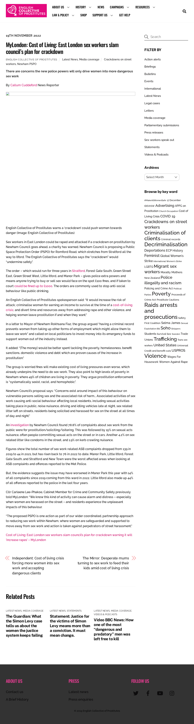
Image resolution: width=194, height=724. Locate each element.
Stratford (78, 271)
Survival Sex (164, 333)
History (81, 7)
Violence (155, 356)
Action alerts (152, 59)
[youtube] (161, 693)
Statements (74, 611)
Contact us (14, 692)
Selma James (170, 323)
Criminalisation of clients (164, 235)
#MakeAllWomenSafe (155, 200)
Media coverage (89, 59)
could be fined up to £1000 (33, 286)
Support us (99, 15)
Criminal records (170, 239)
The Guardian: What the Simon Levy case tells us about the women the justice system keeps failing (24, 626)
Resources (142, 7)
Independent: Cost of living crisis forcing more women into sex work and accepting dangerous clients (38, 565)
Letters (149, 110)
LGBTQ (148, 266)
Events (148, 81)
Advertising (164, 205)
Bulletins (150, 74)
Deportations (154, 250)
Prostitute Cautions (168, 299)
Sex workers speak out (159, 140)
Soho (166, 328)
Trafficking (165, 339)
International (152, 88)
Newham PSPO (26, 64)
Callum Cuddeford (24, 85)
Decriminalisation (166, 244)
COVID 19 (167, 216)
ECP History (174, 250)
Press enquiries (81, 699)
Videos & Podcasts (105, 614)
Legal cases (152, 103)
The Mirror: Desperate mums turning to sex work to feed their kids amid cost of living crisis (103, 563)
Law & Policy (60, 15)
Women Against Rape (173, 361)
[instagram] (173, 693)
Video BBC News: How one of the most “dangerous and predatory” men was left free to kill (113, 629)
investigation (19, 425)
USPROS (178, 350)
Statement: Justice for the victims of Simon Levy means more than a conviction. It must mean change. (70, 626)
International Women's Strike (167, 261)
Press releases (153, 132)
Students (150, 334)
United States (164, 345)
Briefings (150, 66)
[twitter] (136, 693)
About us (58, 7)
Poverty (161, 294)
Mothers (176, 272)
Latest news (78, 692)
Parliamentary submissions (161, 125)
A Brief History (17, 699)
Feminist (152, 255)
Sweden (176, 334)
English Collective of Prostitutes (31, 59)
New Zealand (152, 277)
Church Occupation (168, 211)
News (101, 7)
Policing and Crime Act (158, 288)
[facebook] (148, 693)
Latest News (70, 59)
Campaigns (117, 7)
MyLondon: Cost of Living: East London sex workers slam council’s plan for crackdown (62, 48)
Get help (124, 15)
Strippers (175, 328)
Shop (83, 15)
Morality (166, 272)
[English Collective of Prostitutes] (26, 15)
